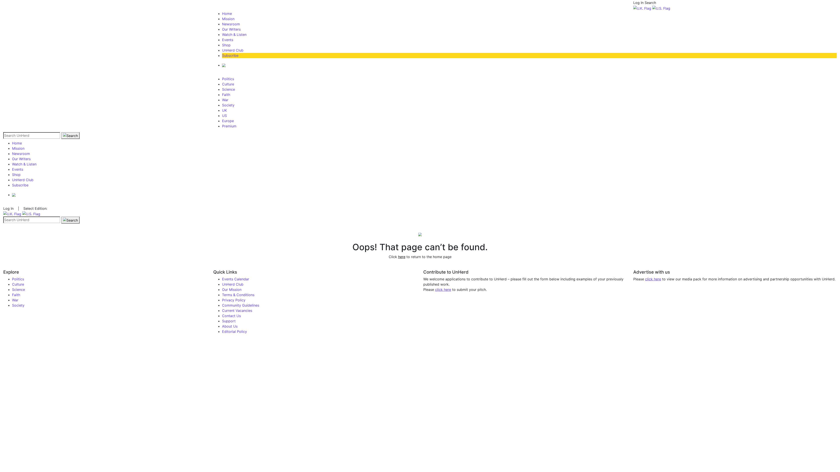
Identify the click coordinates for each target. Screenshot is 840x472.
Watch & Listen (234, 34)
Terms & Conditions (238, 295)
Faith (226, 94)
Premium (229, 126)
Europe (228, 121)
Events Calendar (235, 279)
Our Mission (232, 289)
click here (443, 289)
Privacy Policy (233, 300)
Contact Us (231, 316)
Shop (226, 45)
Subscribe (230, 55)
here (401, 257)
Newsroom (231, 24)
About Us (230, 326)
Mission (228, 19)
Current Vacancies (237, 310)
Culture (228, 84)
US (224, 115)
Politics (228, 79)
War (225, 100)
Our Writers (231, 29)
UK (224, 110)
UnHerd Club (232, 50)
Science (228, 89)
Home (227, 13)
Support (229, 321)
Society (228, 105)
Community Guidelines (240, 305)
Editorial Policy (234, 331)
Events (227, 40)
